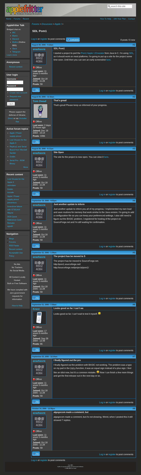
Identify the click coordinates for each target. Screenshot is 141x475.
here (108, 60)
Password (12, 86)
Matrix (15, 36)
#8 (134, 408)
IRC (14, 32)
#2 (134, 97)
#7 (134, 356)
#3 (134, 149)
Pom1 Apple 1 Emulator (92, 53)
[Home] (24, 14)
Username (12, 79)
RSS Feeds (14, 245)
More (25, 167)
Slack (14, 48)
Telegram (16, 52)
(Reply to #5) (63, 304)
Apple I (58, 24)
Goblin (12, 157)
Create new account (18, 93)
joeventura (12, 202)
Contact (131, 19)
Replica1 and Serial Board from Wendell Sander (18, 149)
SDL (131, 53)
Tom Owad (39, 101)
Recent (26, 19)
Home (8, 19)
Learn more (12, 55)
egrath (10, 226)
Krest (36, 308)
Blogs (11, 238)
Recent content (15, 67)
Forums (17, 19)
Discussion (47, 24)
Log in (34, 39)
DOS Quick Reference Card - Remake (14, 220)
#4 (134, 201)
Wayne (10, 213)
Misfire (15, 42)
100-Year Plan (119, 19)
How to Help (17, 305)
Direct (10, 118)
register (44, 39)
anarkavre (39, 49)
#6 (134, 304)
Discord (15, 39)
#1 (134, 45)
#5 (134, 252)
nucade (10, 192)
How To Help (105, 19)
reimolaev (11, 185)
